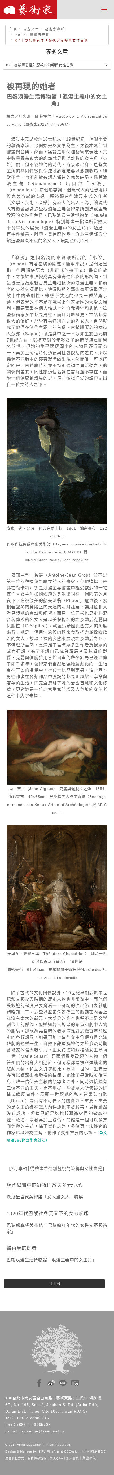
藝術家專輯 (55, 29)
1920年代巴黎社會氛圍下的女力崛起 (48, 1213)
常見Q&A (56, 1458)
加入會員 (72, 1458)
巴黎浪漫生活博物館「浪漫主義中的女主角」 (52, 1260)
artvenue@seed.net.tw (43, 1431)
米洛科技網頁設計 (94, 1451)
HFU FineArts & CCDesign (59, 1451)
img (39, 1382)
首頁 (13, 29)
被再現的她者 (22, 1248)
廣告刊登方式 (14, 1458)
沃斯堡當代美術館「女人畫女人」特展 (45, 1197)
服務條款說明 (37, 1458)
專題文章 (31, 29)
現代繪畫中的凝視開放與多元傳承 (44, 1185)
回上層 (54, 1283)
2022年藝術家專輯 (32, 35)
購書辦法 (89, 1458)
